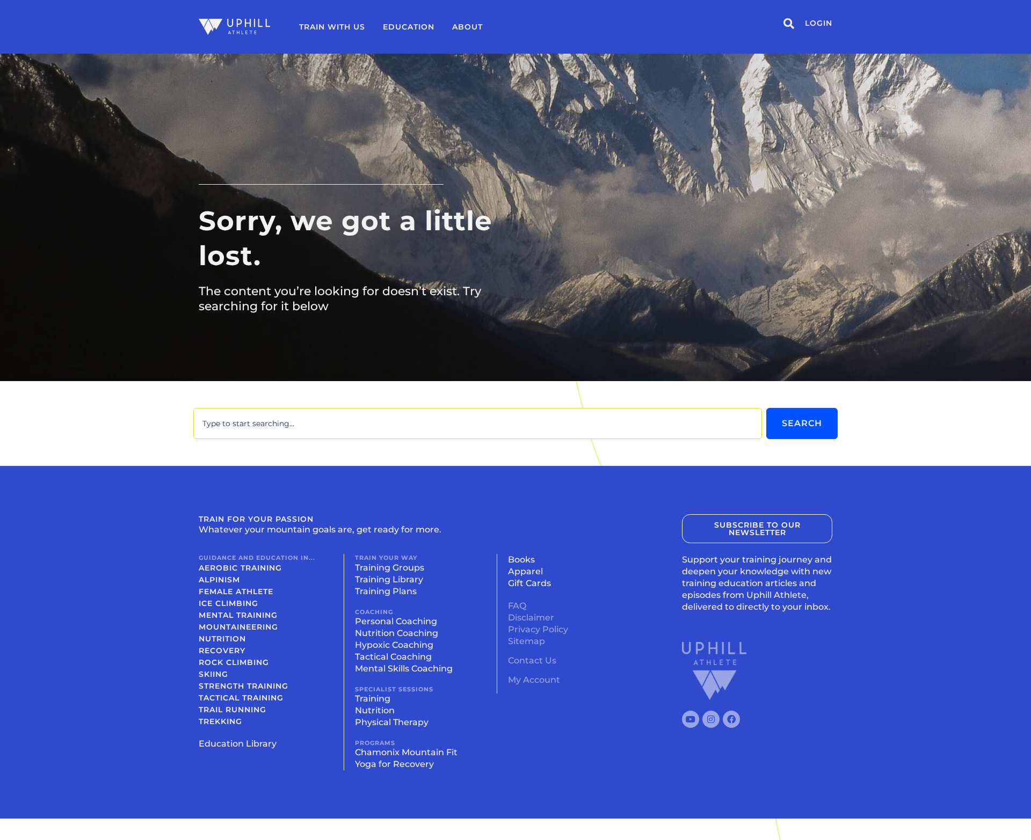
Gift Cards (529, 583)
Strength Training (243, 686)
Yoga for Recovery (394, 764)
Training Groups (389, 568)
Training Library (389, 579)
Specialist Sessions (394, 689)
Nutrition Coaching (396, 633)
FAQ (517, 606)
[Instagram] (711, 719)
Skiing (213, 674)
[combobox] (477, 423)
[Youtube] (690, 719)
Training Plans (386, 591)
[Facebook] (731, 719)
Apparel (525, 571)
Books (521, 559)
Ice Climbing (228, 603)
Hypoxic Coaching (394, 645)
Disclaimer (531, 617)
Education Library (238, 744)
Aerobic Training (240, 568)
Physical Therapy (392, 722)
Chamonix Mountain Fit (406, 752)
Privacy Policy (538, 629)
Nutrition (222, 639)
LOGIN (818, 23)
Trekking (220, 721)
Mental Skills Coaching (404, 668)
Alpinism (219, 580)
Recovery (222, 650)
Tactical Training (241, 698)
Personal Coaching (396, 621)
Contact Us (532, 660)
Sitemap (526, 641)
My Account (534, 680)
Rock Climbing (234, 662)
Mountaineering (238, 627)
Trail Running (232, 709)
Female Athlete (236, 591)
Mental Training (238, 615)
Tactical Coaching (393, 657)
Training (372, 698)
